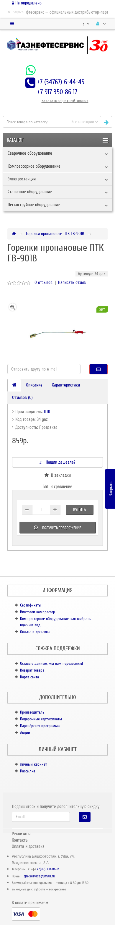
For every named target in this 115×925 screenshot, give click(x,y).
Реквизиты (21, 833)
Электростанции (22, 179)
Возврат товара (32, 670)
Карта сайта (29, 677)
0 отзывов (43, 282)
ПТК (47, 411)
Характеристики (66, 385)
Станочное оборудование (30, 191)
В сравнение (60, 486)
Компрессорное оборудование (34, 166)
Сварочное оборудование (30, 153)
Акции (25, 732)
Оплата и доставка (35, 631)
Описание (34, 385)
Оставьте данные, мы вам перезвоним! (51, 663)
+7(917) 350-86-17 (48, 869)
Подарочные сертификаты (41, 719)
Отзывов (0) (22, 397)
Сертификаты (30, 605)
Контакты (20, 840)
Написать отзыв (72, 282)
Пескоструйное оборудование (34, 204)
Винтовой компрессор (37, 611)
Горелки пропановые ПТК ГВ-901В (55, 233)
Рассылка (27, 771)
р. (84, 24)
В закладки (60, 475)
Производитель (32, 712)
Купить (79, 509)
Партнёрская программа (40, 725)
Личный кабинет (33, 764)
